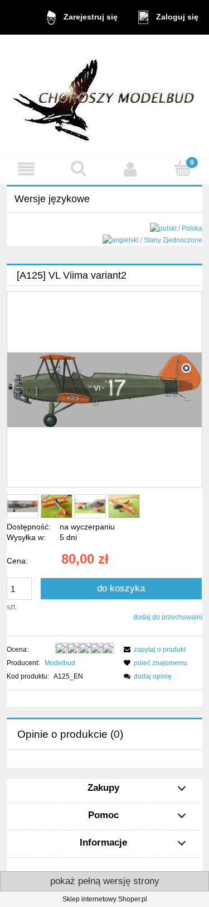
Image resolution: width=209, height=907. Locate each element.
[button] (26, 169)
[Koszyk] (183, 168)
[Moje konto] (131, 169)
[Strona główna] (104, 95)
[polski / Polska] (176, 228)
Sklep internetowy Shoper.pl (104, 899)
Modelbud (60, 663)
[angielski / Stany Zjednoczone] (152, 240)
